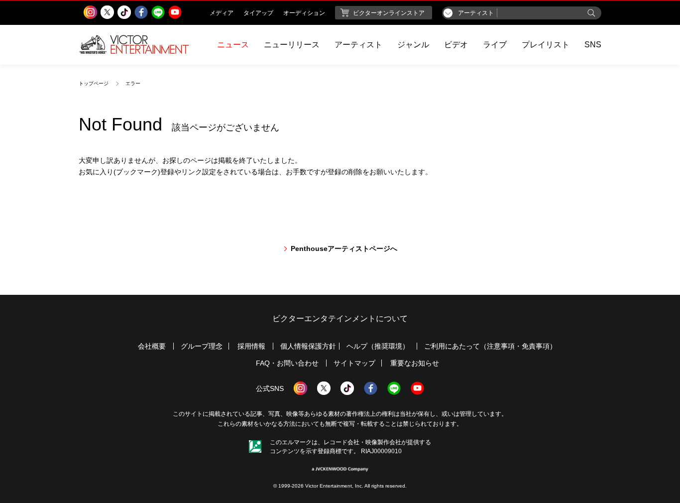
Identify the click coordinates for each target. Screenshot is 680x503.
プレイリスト (545, 44)
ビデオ (456, 44)
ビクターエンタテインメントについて (340, 318)
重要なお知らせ (414, 363)
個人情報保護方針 (308, 346)
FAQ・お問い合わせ (287, 363)
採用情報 (251, 346)
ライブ (495, 44)
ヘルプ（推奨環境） (377, 346)
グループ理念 (202, 346)
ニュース (233, 44)
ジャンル (413, 44)
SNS (592, 44)
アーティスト (358, 44)
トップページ (94, 83)
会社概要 (152, 346)
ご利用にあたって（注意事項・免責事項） (490, 346)
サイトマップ (354, 363)
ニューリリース (292, 44)
